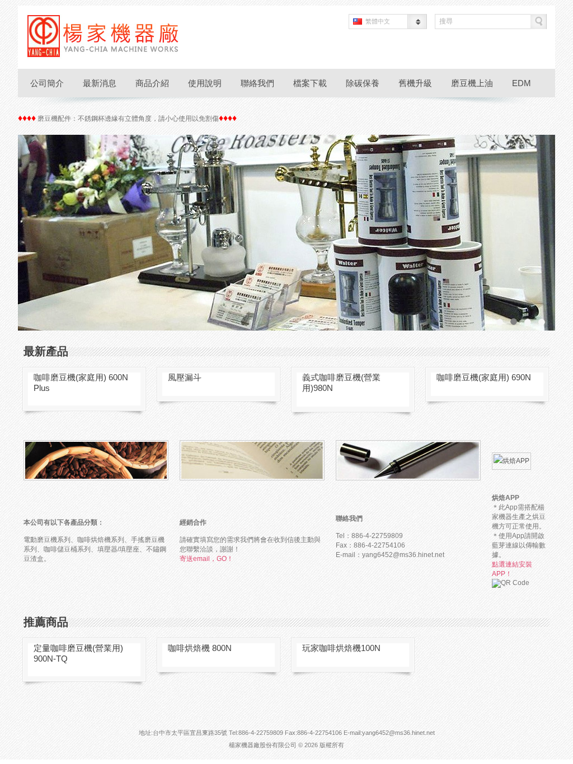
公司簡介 (47, 83)
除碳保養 (362, 83)
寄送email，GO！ (206, 559)
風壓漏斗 (184, 377)
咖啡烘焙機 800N (200, 648)
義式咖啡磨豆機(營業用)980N (341, 382)
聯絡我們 (257, 83)
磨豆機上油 (472, 83)
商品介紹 (152, 83)
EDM (521, 83)
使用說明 (205, 83)
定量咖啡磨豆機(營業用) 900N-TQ (78, 653)
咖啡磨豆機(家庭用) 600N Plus (81, 382)
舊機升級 (415, 83)
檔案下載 (310, 83)
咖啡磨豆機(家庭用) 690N (483, 377)
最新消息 (99, 83)
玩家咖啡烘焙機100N (341, 648)
